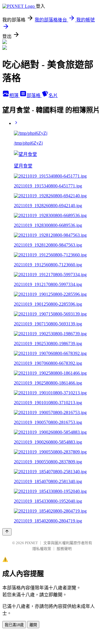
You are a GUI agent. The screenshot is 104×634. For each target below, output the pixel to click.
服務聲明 (64, 548)
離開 (33, 625)
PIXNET (31, 543)
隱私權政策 (41, 548)
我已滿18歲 (14, 625)
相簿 (14, 95)
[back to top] (7, 531)
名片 (53, 95)
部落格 (34, 95)
